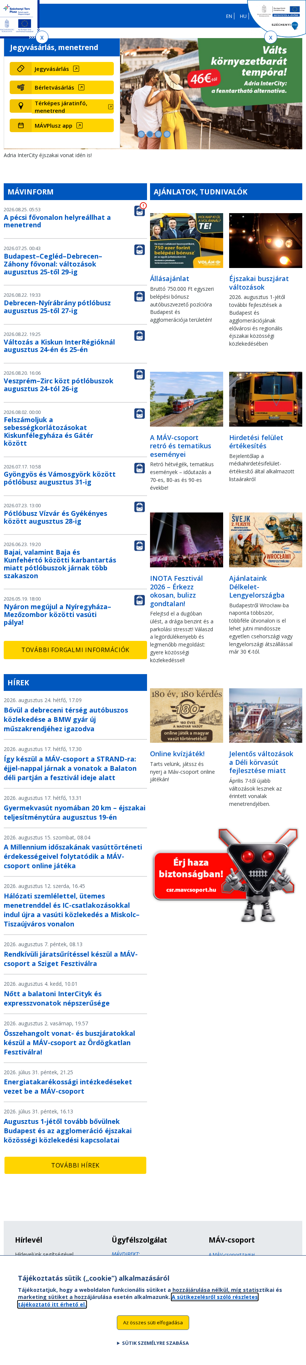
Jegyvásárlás (52, 68)
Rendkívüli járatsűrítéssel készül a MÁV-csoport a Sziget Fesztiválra (71, 959)
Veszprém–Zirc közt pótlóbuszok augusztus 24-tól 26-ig (58, 384)
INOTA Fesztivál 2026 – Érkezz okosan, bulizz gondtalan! (176, 591)
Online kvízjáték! (177, 753)
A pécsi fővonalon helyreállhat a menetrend (57, 221)
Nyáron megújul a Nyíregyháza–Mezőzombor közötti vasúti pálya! (57, 614)
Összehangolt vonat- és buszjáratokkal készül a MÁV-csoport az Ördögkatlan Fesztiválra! (69, 1042)
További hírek (75, 1165)
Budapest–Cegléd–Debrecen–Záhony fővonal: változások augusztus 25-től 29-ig (53, 264)
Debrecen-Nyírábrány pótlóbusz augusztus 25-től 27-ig (57, 306)
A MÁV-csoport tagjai (232, 1254)
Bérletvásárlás (54, 87)
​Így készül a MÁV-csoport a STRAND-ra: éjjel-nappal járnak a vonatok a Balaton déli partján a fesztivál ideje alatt (70, 768)
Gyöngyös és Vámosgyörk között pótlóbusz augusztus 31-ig (60, 478)
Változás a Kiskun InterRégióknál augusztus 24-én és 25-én (59, 345)
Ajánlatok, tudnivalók (200, 192)
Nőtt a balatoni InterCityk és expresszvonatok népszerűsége (57, 998)
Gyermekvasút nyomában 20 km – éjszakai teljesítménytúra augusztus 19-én (75, 812)
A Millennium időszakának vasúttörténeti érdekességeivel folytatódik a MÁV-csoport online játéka (73, 856)
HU (243, 16)
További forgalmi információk (75, 650)
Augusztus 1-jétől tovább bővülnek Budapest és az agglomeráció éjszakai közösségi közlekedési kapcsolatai (68, 1130)
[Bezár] (42, 37)
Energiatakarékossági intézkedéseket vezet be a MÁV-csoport (68, 1086)
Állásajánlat (169, 278)
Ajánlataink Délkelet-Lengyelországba (257, 586)
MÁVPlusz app (53, 125)
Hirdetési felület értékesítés (256, 442)
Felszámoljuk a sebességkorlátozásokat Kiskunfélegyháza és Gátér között (48, 431)
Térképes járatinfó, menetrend (61, 107)
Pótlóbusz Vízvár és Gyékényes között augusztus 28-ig (55, 517)
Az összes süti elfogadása (153, 1322)
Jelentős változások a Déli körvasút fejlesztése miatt (261, 762)
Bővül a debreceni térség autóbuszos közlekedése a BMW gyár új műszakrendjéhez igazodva (66, 719)
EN (229, 16)
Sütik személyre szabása (155, 1343)
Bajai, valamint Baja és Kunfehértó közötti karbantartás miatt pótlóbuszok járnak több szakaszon (60, 564)
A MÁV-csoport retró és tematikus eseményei (180, 446)
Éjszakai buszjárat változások (259, 283)
